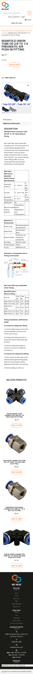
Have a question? (14, 17)
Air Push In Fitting (12, 31)
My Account (16, 621)
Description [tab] (7, 120)
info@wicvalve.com (16, 647)
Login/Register (16, 604)
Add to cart (14, 65)
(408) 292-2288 (16, 23)
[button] (28, 85)
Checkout (16, 618)
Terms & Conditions (16, 623)
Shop (16, 596)
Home (4, 31)
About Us (16, 598)
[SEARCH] (29, 13)
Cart (16, 615)
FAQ (16, 601)
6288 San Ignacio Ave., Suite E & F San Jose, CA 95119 (16, 635)
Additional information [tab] (11, 123)
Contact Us (16, 607)
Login (23, 17)
